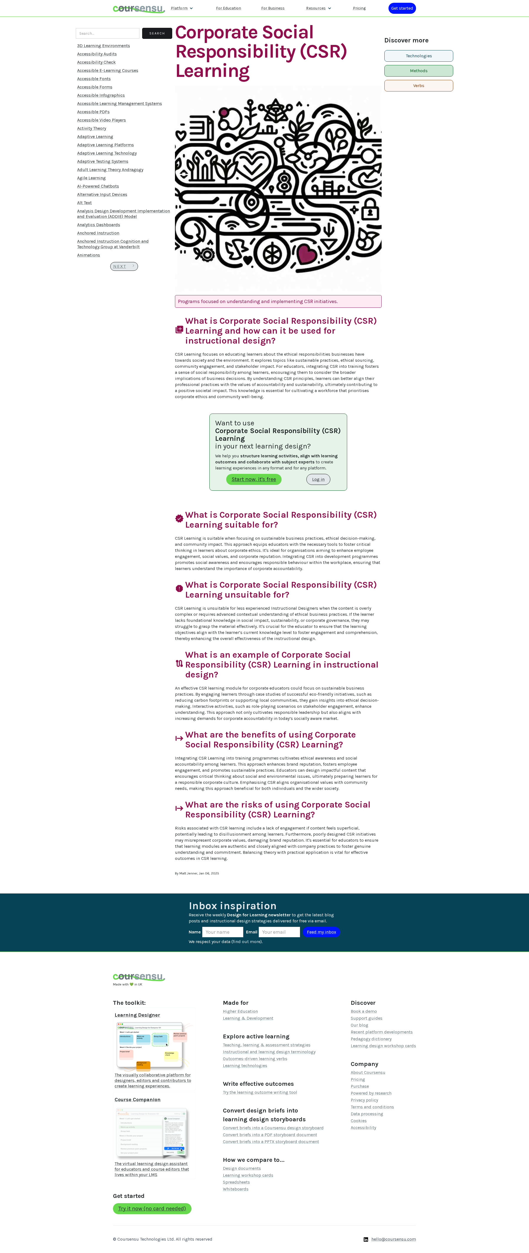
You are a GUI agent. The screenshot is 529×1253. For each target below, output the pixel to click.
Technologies (419, 55)
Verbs (418, 85)
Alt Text (84, 202)
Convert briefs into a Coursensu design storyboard (273, 1127)
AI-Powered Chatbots (98, 186)
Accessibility (363, 1127)
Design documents (242, 1168)
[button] (182, 8)
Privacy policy (364, 1100)
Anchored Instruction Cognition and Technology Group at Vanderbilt (113, 244)
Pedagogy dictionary (371, 1038)
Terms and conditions (372, 1106)
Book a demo (364, 1011)
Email (251, 932)
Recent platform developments (382, 1032)
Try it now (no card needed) (152, 1208)
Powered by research (371, 1093)
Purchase (360, 1086)
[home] (139, 8)
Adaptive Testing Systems (102, 161)
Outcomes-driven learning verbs (255, 1058)
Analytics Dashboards (98, 224)
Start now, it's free (254, 479)
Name (195, 932)
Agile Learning (91, 177)
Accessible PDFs (93, 111)
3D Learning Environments (103, 45)
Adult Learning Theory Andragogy (110, 169)
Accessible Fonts (94, 78)
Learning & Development (248, 1018)
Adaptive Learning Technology (107, 153)
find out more (246, 941)
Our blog (359, 1025)
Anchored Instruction (98, 233)
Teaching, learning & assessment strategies (267, 1044)
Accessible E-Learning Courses (107, 70)
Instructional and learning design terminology (269, 1051)
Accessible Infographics (101, 95)
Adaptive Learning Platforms (105, 144)
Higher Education (240, 1011)
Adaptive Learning (95, 136)
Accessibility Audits (97, 53)
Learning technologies (245, 1065)
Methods (419, 70)
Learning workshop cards (248, 1175)
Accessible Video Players (101, 120)
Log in (318, 479)
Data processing (367, 1113)
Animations (88, 255)
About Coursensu (368, 1072)
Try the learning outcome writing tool (260, 1092)
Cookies (359, 1120)
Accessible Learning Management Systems (119, 103)
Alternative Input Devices (102, 194)
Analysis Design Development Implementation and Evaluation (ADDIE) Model (123, 213)
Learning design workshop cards (383, 1045)
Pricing (359, 8)
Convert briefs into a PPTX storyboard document (271, 1141)
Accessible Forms (94, 87)
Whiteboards (236, 1189)
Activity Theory (91, 128)
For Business (273, 8)
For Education (228, 8)
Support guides (366, 1018)
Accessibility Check (96, 62)
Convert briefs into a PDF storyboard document (270, 1134)
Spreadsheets (236, 1182)
